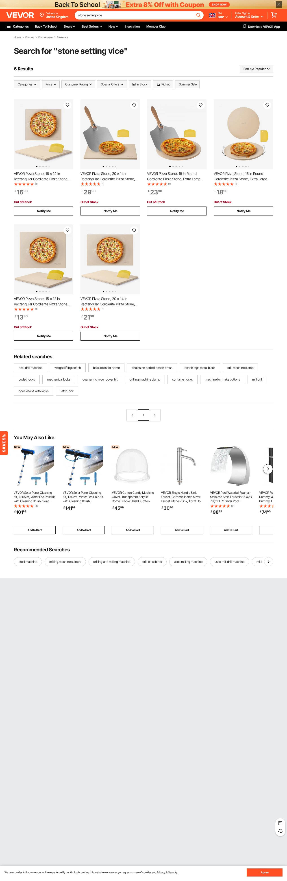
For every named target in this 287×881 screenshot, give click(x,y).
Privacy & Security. (167, 872)
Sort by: (249, 69)
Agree (265, 872)
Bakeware (62, 37)
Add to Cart (35, 530)
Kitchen (29, 37)
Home (17, 37)
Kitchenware (45, 37)
